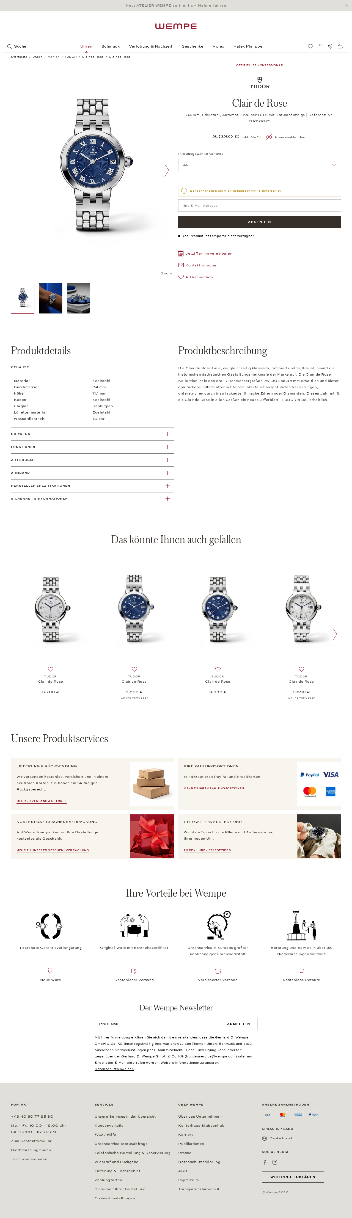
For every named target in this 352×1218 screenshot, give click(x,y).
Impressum (188, 1180)
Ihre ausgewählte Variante (201, 154)
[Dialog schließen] (347, 6)
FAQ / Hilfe (105, 1134)
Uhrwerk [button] (20, 434)
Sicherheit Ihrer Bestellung (120, 1189)
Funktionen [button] (23, 447)
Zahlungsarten (108, 1180)
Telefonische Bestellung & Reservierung (132, 1153)
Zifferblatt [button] (23, 460)
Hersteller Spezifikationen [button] (40, 485)
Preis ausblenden (290, 137)
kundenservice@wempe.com (211, 1056)
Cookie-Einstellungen (115, 1198)
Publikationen (191, 1144)
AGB (183, 1171)
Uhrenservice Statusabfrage (121, 1144)
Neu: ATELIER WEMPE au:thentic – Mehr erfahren (176, 5)
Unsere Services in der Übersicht (125, 1116)
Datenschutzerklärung (199, 1162)
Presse (184, 1153)
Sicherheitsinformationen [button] (39, 498)
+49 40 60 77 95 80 (32, 1116)
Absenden (259, 222)
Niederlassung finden (31, 1150)
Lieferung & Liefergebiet (117, 1171)
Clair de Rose (50, 681)
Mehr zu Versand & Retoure (41, 801)
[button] (205, 254)
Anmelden (238, 1024)
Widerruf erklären (292, 1177)
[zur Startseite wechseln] (176, 26)
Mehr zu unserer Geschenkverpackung (52, 850)
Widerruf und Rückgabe (117, 1162)
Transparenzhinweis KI (199, 1189)
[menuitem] (310, 46)
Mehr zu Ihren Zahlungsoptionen (214, 788)
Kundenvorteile (109, 1125)
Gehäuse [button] (20, 367)
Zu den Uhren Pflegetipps (207, 850)
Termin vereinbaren (29, 1159)
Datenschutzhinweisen (114, 1069)
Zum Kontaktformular (31, 1141)
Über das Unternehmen (200, 1116)
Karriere (186, 1134)
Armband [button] (20, 473)
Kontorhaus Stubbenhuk (201, 1125)
